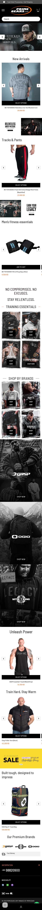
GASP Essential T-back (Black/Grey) (21, 682)
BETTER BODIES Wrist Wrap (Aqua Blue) (14, 272)
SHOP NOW (11, 333)
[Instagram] (12, 885)
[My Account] (21, 907)
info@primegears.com (19, 880)
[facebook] (3, 885)
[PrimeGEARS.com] (21, 10)
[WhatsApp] (7, 885)
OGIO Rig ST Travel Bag (9, 827)
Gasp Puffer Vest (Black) (9, 740)
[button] (39, 37)
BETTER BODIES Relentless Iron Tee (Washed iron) (21, 108)
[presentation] (3, 85)
